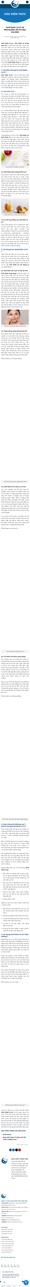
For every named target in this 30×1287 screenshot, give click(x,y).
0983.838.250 (10, 1215)
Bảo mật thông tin (7, 1252)
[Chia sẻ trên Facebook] (10, 1150)
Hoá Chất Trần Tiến (18, 37)
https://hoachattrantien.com (14, 1222)
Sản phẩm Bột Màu (7, 1231)
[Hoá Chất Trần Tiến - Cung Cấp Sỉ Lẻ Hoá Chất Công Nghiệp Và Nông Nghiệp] (15, 4)
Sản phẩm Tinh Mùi (7, 1233)
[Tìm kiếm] (27, 2)
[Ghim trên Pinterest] (19, 1150)
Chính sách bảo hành (7, 1245)
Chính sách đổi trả (7, 1247)
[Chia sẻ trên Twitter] (13, 1150)
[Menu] (2, 2)
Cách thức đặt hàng (7, 1239)
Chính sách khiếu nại (7, 1250)
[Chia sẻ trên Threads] (16, 1150)
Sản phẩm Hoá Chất (7, 1229)
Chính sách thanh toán (8, 1241)
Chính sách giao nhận (8, 1243)
